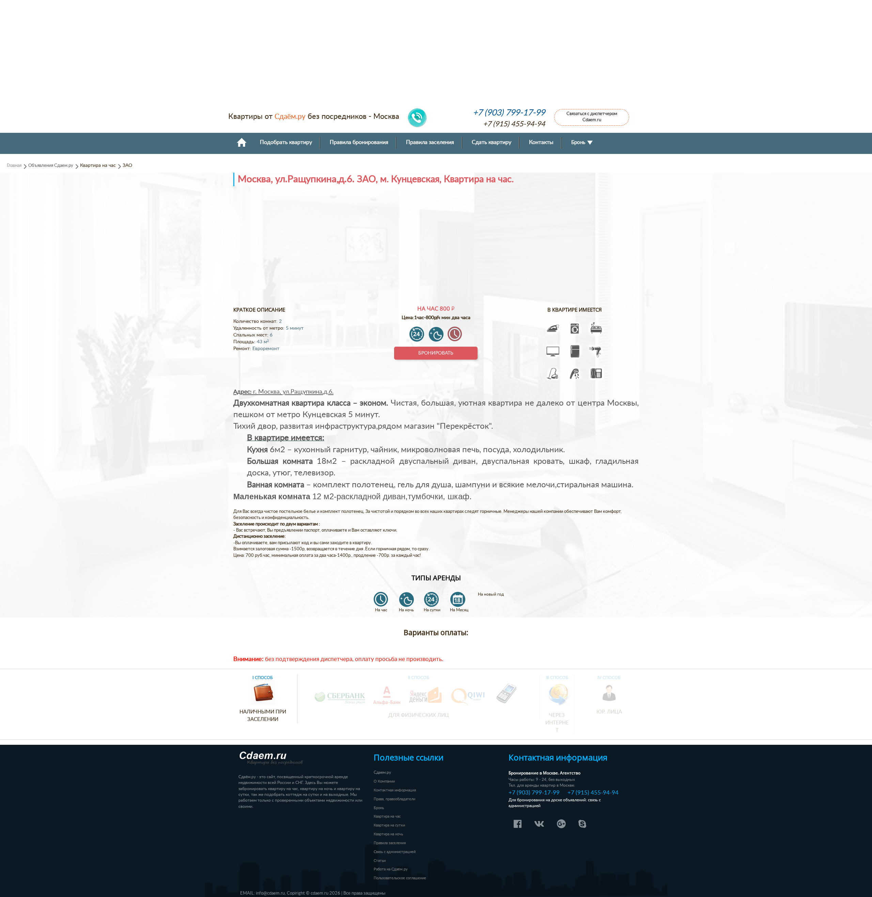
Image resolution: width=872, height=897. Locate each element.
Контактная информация (395, 790)
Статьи (380, 861)
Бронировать (435, 353)
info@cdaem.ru (270, 893)
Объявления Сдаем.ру (50, 165)
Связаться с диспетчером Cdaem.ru (591, 117)
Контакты (541, 142)
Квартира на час (387, 816)
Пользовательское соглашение (400, 878)
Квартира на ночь (388, 834)
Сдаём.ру (290, 116)
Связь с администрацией (395, 852)
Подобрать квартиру (286, 142)
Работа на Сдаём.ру (391, 869)
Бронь (579, 142)
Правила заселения (430, 142)
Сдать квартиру (491, 142)
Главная (14, 165)
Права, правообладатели (394, 799)
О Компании (384, 781)
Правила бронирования (359, 142)
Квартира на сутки (389, 825)
